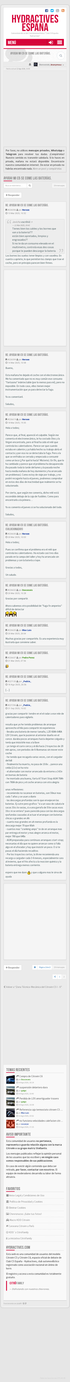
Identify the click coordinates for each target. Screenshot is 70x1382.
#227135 (12, 681)
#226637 (12, 657)
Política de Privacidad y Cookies (26, 1201)
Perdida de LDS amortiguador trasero (39, 1098)
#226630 (12, 533)
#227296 (12, 705)
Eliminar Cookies (17, 1207)
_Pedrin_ (26, 681)
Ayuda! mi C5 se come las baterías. (28, 178)
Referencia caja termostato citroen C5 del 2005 (44, 1109)
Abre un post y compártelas (47, 168)
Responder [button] (14, 195)
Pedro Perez (28, 657)
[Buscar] (29, 185)
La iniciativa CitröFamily (19, 1238)
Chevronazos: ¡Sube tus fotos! (25, 1214)
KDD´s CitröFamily (18, 1232)
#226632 (12, 590)
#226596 (12, 209)
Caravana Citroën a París (21, 1226)
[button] (51, 42)
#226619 (12, 419)
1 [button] (59, 976)
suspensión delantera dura (33, 1087)
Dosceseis (27, 590)
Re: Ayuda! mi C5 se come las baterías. (27, 205)
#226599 (12, 359)
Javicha (16, 221)
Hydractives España (35, 23)
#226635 (12, 630)
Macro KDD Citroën (19, 1220)
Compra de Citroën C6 (30, 1076)
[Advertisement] (35, 109)
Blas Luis (26, 630)
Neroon (25, 209)
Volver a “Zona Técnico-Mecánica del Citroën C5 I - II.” (33, 987)
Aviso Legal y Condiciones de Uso (26, 1195)
